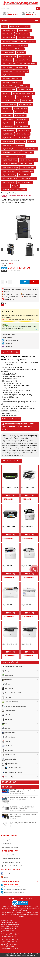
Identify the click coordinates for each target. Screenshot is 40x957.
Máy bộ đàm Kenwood (22, 134)
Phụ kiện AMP (7, 108)
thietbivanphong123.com (11, 340)
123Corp (6, 955)
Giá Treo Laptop (24, 86)
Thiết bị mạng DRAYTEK (28, 41)
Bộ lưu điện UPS (15, 26)
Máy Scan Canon (19, 75)
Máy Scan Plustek (21, 67)
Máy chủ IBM (6, 152)
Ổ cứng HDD (6, 156)
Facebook (7, 874)
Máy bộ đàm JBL (8, 134)
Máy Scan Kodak (7, 71)
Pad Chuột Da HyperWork (10, 163)
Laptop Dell (6, 186)
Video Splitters (19, 49)
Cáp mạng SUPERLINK (9, 104)
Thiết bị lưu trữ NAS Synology (12, 78)
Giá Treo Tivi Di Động (9, 89)
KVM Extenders (22, 45)
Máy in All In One (24, 175)
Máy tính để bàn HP (9, 182)
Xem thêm (35, 330)
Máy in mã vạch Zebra (27, 167)
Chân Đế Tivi (6, 93)
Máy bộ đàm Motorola (9, 137)
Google (6, 877)
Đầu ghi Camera (7, 112)
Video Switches (7, 49)
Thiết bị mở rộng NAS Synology (12, 82)
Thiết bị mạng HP (8, 34)
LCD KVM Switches (8, 52)
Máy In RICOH (20, 141)
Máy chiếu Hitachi (8, 123)
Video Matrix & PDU (24, 56)
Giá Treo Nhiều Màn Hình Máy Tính (23, 93)
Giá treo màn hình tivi (23, 97)
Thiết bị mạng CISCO (22, 34)
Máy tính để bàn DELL (24, 182)
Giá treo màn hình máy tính (11, 100)
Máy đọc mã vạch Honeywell (28, 160)
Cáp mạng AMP (26, 100)
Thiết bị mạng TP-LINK (9, 30)
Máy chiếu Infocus (8, 119)
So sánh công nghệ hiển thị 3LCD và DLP (22, 797)
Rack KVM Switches (8, 45)
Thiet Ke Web (32, 954)
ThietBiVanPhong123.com (21, 954)
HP (18, 260)
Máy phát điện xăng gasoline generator (14, 189)
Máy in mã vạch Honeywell (10, 167)
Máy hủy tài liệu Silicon (10, 160)
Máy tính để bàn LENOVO (10, 178)
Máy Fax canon (19, 145)
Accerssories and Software (23, 60)
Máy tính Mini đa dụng (9, 175)
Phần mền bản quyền (25, 104)
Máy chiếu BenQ (20, 115)
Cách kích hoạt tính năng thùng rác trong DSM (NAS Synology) (22, 790)
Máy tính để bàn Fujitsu (26, 171)
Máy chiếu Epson (8, 126)
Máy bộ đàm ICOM (23, 130)
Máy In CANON (7, 145)
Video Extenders (7, 60)
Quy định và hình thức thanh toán (12, 866)
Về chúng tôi (6, 840)
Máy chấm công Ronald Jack (11, 149)
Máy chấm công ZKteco (30, 149)
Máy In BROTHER (8, 141)
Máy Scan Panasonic (22, 71)
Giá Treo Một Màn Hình (24, 89)
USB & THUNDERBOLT (9, 63)
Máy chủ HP (28, 152)
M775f (8, 260)
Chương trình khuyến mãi (10, 847)
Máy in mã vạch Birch (9, 171)
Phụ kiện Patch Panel (20, 108)
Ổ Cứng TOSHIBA (18, 156)
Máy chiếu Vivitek (21, 123)
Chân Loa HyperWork (26, 163)
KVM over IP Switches (9, 56)
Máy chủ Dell (17, 152)
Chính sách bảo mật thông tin (11, 862)
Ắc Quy (5, 26)
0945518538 (8, 343)
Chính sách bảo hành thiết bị (11, 858)
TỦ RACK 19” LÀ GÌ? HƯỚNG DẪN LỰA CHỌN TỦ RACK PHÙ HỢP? (22, 807)
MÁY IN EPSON (23, 137)
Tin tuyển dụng (6, 843)
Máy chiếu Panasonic (22, 126)
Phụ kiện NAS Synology (9, 86)
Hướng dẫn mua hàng (9, 855)
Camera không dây (20, 112)
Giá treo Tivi (32, 955)
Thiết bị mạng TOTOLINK (10, 41)
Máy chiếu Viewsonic (9, 130)
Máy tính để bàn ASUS (28, 178)
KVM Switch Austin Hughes (27, 63)
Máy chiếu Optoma (22, 119)
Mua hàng (11, 495)
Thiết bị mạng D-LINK (9, 37)
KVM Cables (20, 52)
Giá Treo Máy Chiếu (8, 97)
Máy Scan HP (6, 75)
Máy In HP (31, 141)
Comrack (26, 26)
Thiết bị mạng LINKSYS (25, 37)
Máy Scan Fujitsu (7, 67)
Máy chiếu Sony (7, 115)
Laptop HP (15, 186)
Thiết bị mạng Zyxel (24, 30)
